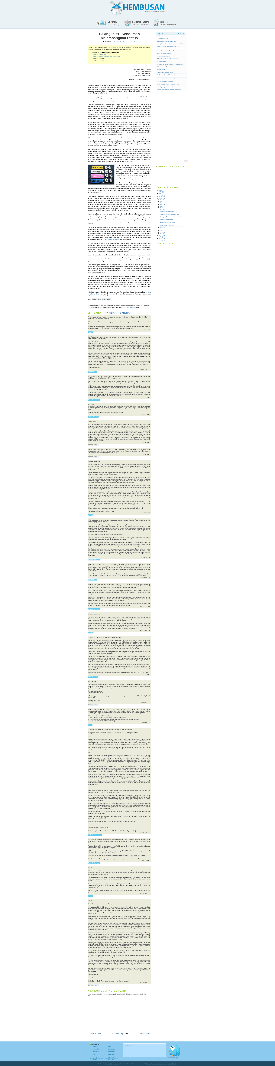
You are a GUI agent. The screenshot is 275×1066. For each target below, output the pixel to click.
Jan (162, 233)
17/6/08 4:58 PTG (145, 722)
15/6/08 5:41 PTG (145, 513)
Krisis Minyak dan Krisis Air (167, 225)
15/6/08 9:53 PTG (145, 577)
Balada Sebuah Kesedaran (164, 53)
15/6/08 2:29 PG (146, 397)
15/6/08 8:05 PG (146, 414)
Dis (162, 199)
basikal (94, 299)
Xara (90, 725)
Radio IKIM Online (172, 1063)
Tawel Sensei (94, 400)
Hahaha (95, 1060)
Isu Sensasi (111, 1049)
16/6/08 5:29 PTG (145, 702)
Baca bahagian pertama (114, 47)
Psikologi (111, 1057)
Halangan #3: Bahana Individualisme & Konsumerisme (106, 56)
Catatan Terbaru (94, 1034)
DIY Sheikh (96, 1051)
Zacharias (92, 372)
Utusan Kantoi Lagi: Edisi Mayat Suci (166, 41)
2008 (162, 198)
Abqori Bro (92, 677)
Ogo (162, 206)
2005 (162, 238)
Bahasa (95, 1046)
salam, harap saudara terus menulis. (166, 79)
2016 (161, 190)
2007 (162, 235)
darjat (99, 299)
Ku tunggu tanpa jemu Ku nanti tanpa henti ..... (169, 84)
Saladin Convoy (95, 835)
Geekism (95, 1057)
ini (138, 648)
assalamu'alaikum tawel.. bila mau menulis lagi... (169, 89)
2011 (161, 193)
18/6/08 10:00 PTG (145, 982)
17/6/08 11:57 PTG (145, 832)
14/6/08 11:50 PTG (145, 369)
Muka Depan (120, 1034)
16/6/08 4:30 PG (146, 674)
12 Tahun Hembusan (162, 38)
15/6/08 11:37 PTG (145, 630)
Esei (94, 1054)
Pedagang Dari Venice (162, 61)
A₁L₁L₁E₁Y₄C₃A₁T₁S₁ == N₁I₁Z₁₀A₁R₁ (166, 50)
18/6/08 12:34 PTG (145, 893)
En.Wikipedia (128, 807)
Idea (109, 1046)
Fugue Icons (117, 1063)
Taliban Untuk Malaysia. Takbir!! (165, 72)
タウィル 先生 (108, 1063)
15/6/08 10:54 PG (145, 454)
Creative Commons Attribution (154, 1063)
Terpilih (170, 33)
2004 (162, 240)
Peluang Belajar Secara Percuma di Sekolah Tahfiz (170, 44)
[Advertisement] (171, 125)
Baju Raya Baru (161, 36)
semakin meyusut (113, 239)
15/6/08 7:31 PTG (145, 557)
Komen (181, 33)
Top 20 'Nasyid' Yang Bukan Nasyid (166, 74)
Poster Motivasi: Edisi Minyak (168, 222)
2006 (162, 237)
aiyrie (90, 515)
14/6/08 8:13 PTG (145, 330)
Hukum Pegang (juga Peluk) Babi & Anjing (167, 58)
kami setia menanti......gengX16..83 (166, 81)
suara (90, 896)
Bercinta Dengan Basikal (163, 56)
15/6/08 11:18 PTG (145, 607)
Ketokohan (111, 1051)
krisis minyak (106, 299)
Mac (162, 230)
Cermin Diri (96, 1049)
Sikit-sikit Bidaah (161, 69)
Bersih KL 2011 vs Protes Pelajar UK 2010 (168, 46)
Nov (162, 201)
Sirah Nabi (111, 1060)
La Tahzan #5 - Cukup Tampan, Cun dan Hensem (170, 64)
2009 (162, 196)
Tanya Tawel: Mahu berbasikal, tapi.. (170, 214)
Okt (162, 203)
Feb (162, 232)
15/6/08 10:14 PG (145, 442)
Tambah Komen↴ (117, 313)
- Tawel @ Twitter (128, 1045)
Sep (162, 204)
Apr (162, 229)
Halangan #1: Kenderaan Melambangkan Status (119, 36)
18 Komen (117, 42)
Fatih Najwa (93, 416)
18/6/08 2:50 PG (146, 860)
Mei (162, 227)
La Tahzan (111, 1054)
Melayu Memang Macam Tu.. (164, 66)
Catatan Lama (145, 1034)
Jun (162, 209)
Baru (160, 33)
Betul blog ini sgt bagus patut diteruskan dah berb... (170, 87)
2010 (162, 195)
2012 (161, 192)
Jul (162, 207)
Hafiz (90, 332)
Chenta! (134, 42)
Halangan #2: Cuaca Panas (99, 54)
